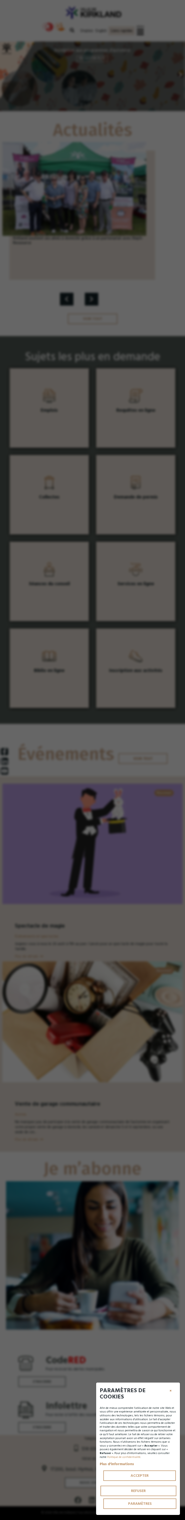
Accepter (140, 1475)
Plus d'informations (117, 1464)
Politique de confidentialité (123, 1457)
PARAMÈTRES (140, 1503)
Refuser (138, 1490)
